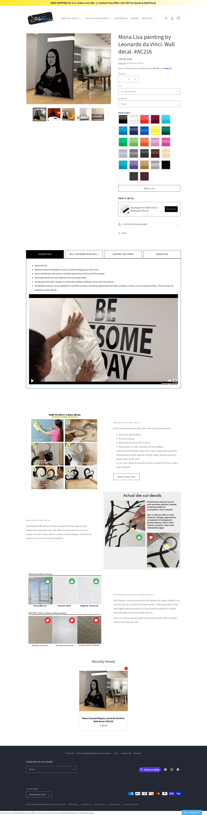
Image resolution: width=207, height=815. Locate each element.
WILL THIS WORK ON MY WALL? (83, 254)
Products (70, 753)
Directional (122, 98)
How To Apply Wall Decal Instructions (94, 753)
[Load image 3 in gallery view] (68, 114)
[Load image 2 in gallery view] (54, 114)
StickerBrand (36, 804)
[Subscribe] (73, 769)
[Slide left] (29, 114)
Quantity (121, 73)
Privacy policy (86, 804)
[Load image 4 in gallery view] (83, 114)
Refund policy (73, 804)
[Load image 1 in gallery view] (39, 114)
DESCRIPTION (44, 254)
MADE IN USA (162, 254)
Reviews (137, 753)
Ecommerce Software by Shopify (53, 804)
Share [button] (124, 233)
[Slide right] (108, 114)
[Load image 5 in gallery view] (97, 114)
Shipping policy (115, 804)
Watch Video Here (126, 476)
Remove (126, 668)
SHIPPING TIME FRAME (123, 254)
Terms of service (100, 804)
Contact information (130, 804)
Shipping (121, 63)
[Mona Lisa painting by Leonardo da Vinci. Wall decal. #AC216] (103, 691)
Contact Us (126, 753)
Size (120, 86)
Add (171, 209)
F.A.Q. (116, 753)
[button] (71, 18)
